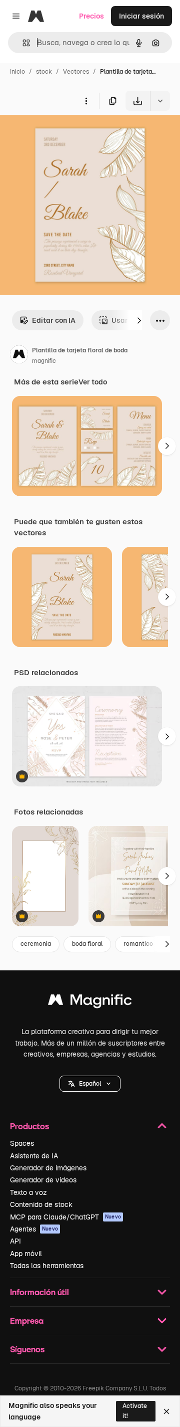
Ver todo (92, 381)
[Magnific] (90, 1002)
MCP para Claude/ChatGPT (65, 1216)
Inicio (17, 72)
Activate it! (134, 1410)
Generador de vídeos (43, 1179)
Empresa (27, 1320)
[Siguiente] (139, 320)
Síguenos (27, 1349)
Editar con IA (54, 320)
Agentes (34, 1229)
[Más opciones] (86, 101)
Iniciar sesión (141, 16)
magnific (44, 361)
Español (90, 1084)
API (15, 1241)
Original (64, 134)
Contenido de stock (41, 1204)
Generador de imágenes (48, 1167)
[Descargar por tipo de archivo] (160, 101)
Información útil (39, 1292)
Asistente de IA (34, 1155)
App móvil (26, 1253)
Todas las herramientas (47, 1265)
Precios (91, 16)
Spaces (22, 1143)
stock (44, 72)
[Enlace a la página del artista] (19, 355)
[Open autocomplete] (22, 43)
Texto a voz (28, 1192)
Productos (29, 1126)
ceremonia (35, 944)
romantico (138, 944)
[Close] (167, 1411)
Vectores (76, 72)
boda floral (87, 944)
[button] (90, 1084)
